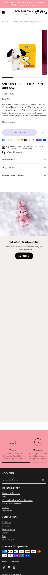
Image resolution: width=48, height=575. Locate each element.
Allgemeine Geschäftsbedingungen (17, 500)
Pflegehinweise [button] (8, 167)
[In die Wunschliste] (42, 133)
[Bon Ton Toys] (24, 12)
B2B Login (6, 522)
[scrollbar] (24, 77)
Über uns (6, 525)
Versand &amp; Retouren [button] (13, 175)
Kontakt (5, 507)
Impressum (7, 510)
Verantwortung (8, 529)
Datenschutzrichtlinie (12, 503)
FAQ (4, 496)
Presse (5, 532)
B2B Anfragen (8, 539)
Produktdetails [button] (8, 159)
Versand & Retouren (11, 493)
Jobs (4, 536)
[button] (45, 12)
